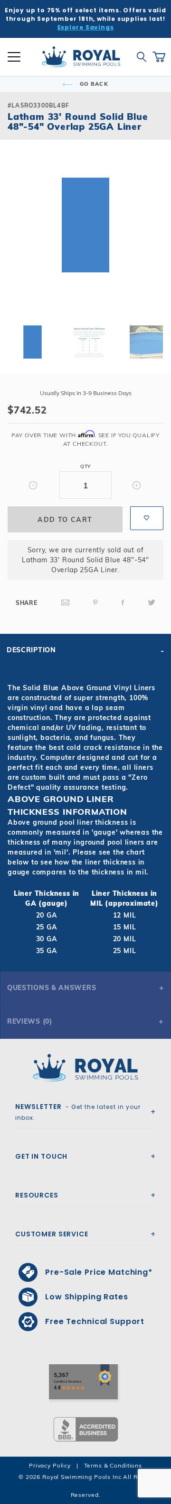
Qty (85, 466)
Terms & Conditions (113, 1465)
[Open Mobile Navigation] (14, 57)
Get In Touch (41, 1156)
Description (31, 650)
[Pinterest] (95, 602)
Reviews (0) (29, 1021)
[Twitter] (151, 602)
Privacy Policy (50, 1465)
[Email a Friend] (65, 602)
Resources (36, 1195)
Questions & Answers (51, 987)
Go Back (93, 84)
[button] (15, 240)
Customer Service (51, 1234)
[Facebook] (123, 602)
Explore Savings (85, 27)
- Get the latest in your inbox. (78, 1112)
